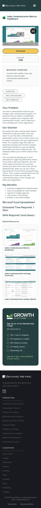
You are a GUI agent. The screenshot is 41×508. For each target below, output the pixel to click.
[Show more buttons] (36, 44)
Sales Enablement (12, 100)
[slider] (20, 44)
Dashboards (10, 91)
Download (20, 51)
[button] (34, 6)
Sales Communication (14, 95)
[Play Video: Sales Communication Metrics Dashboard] (20, 34)
